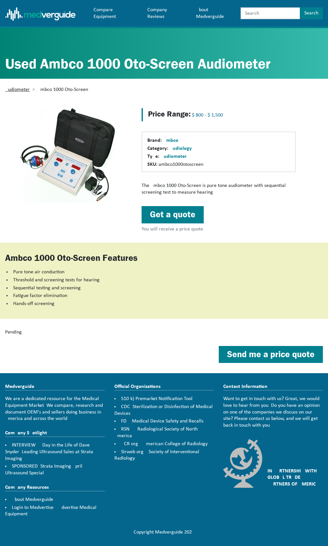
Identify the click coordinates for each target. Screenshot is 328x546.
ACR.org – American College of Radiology (164, 443)
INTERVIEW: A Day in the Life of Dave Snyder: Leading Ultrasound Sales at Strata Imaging (49, 452)
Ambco (170, 140)
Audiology (180, 148)
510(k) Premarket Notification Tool (157, 398)
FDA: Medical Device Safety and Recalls (162, 421)
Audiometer (17, 89)
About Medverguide (210, 13)
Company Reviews (157, 13)
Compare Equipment (105, 13)
